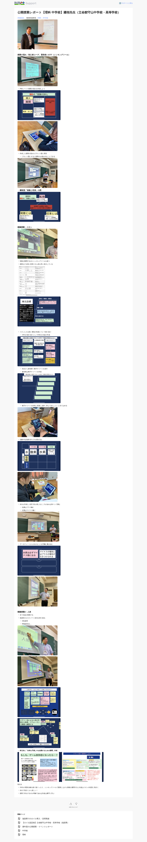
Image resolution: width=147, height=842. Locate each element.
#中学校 (45, 18)
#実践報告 (21, 18)
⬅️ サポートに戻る (126, 3)
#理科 (39, 18)
